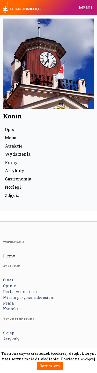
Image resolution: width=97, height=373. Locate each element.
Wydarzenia (18, 154)
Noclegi (13, 187)
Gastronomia (18, 178)
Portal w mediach (20, 291)
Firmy (11, 162)
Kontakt (11, 308)
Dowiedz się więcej (78, 359)
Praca (8, 303)
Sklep (8, 333)
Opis (9, 129)
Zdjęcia (12, 195)
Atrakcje (14, 146)
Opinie (9, 285)
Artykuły (14, 170)
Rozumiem (50, 365)
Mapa (10, 137)
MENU (85, 7)
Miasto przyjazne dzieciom (29, 297)
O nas (8, 279)
